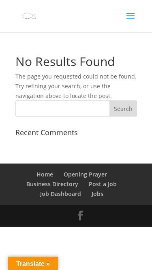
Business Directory (52, 184)
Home (44, 174)
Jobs (97, 194)
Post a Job (103, 184)
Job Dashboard (60, 194)
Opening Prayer (85, 174)
